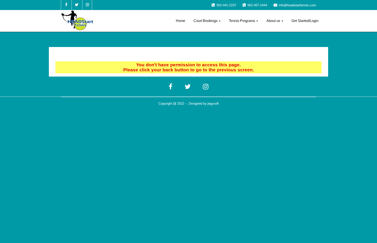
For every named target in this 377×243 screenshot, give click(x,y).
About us (273, 21)
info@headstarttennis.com (297, 5)
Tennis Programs (242, 21)
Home (180, 21)
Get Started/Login (305, 21)
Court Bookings (206, 21)
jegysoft (213, 103)
